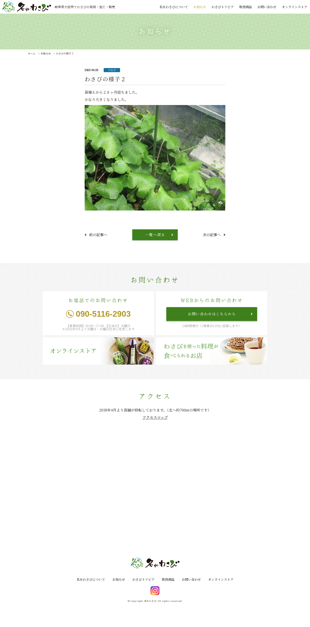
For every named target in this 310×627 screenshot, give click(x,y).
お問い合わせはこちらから (212, 313)
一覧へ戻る (155, 234)
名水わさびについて (173, 7)
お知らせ (199, 7)
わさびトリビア (223, 7)
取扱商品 (245, 7)
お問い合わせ (266, 7)
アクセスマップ (155, 417)
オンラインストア (294, 7)
